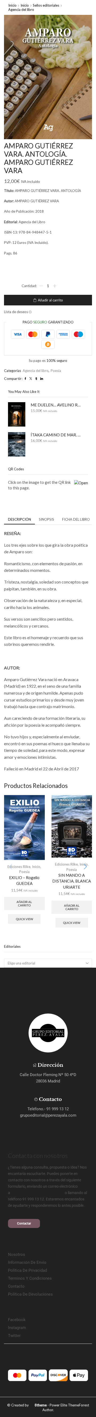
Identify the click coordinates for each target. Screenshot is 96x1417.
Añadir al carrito (50, 300)
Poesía (56, 370)
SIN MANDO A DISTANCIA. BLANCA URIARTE (71, 881)
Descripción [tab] (19, 519)
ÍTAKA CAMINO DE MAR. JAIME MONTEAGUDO (56, 434)
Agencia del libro (21, 9)
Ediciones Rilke (18, 867)
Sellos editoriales (46, 5)
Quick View (24, 919)
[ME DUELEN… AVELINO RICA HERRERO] (16, 414)
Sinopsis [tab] (46, 519)
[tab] (19, 519)
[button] (85, 866)
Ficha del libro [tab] (76, 519)
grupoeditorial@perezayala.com (37, 1193)
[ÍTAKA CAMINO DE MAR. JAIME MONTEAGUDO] (16, 444)
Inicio (12, 5)
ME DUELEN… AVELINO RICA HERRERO (56, 404)
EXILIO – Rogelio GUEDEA (24, 880)
